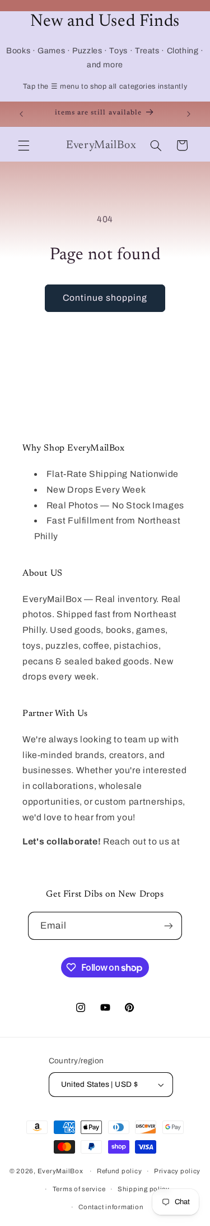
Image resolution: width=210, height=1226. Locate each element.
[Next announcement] (188, 114)
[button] (23, 145)
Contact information (110, 1207)
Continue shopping (105, 297)
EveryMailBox (60, 1171)
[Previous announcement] (21, 114)
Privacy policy (177, 1171)
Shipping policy (144, 1189)
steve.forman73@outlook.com (87, 857)
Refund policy (119, 1171)
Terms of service (79, 1189)
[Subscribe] (168, 925)
